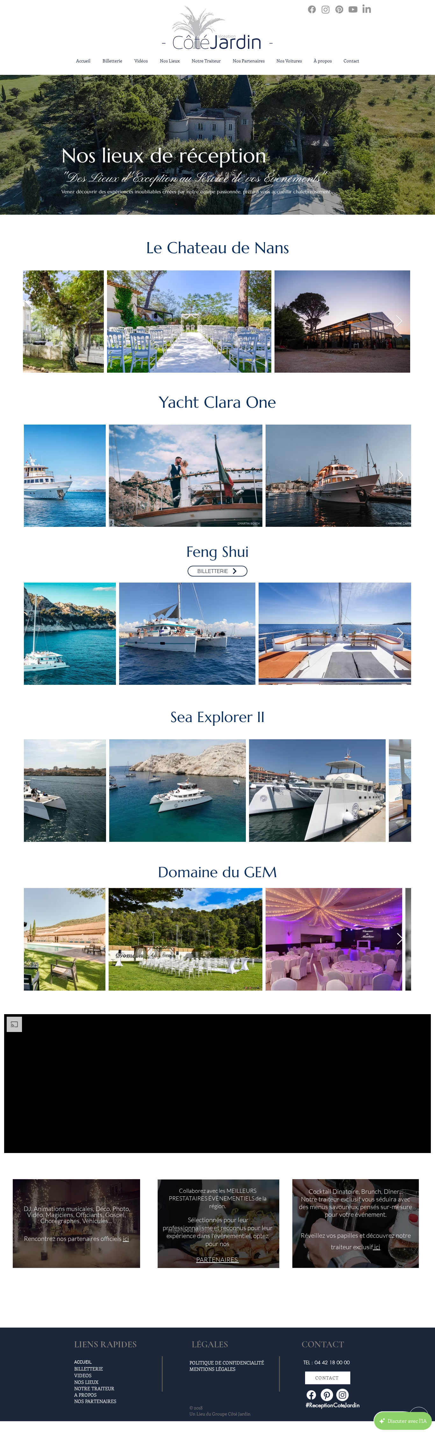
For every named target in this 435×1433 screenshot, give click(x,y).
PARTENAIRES (217, 1260)
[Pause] (12, 1144)
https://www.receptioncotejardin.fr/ (203, 1231)
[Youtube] (353, 9)
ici (126, 1239)
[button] (112, 61)
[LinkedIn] (366, 9)
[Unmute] (23, 1144)
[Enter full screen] (422, 1144)
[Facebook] (312, 9)
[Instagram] (325, 9)
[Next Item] (399, 321)
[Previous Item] (34, 321)
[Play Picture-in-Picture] (411, 1144)
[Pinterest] (339, 9)
